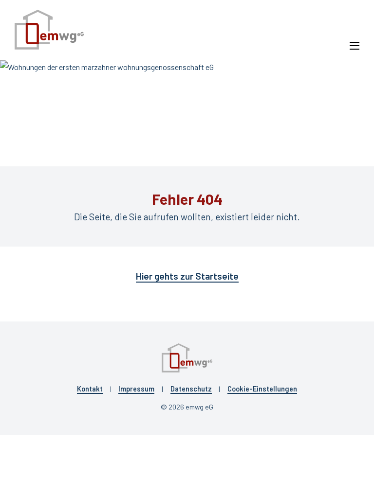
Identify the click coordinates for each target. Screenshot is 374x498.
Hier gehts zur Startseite (187, 276)
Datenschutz (191, 389)
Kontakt (90, 389)
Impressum (136, 389)
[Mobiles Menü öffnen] (354, 46)
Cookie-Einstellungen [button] (262, 389)
